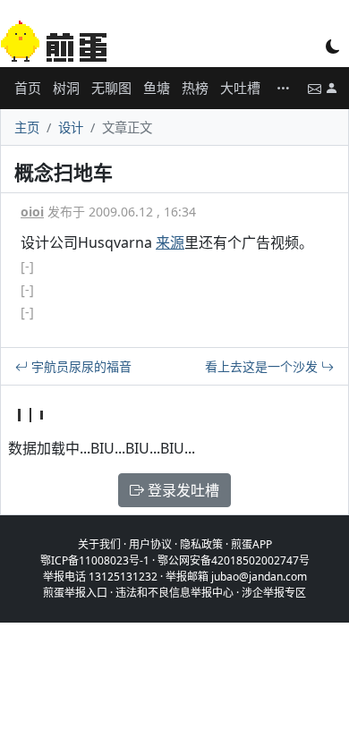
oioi (32, 211)
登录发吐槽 (181, 490)
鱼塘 (156, 88)
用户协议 (150, 544)
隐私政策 (201, 544)
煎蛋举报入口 (75, 592)
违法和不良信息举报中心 (174, 592)
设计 (70, 127)
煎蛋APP (251, 544)
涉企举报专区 (274, 592)
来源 (170, 242)
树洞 (66, 88)
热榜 (195, 88)
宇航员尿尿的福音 (80, 366)
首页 (27, 88)
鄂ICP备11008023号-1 (94, 560)
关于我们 (99, 544)
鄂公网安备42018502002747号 (233, 560)
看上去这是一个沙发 (263, 366)
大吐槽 (240, 88)
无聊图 (111, 88)
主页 (26, 127)
